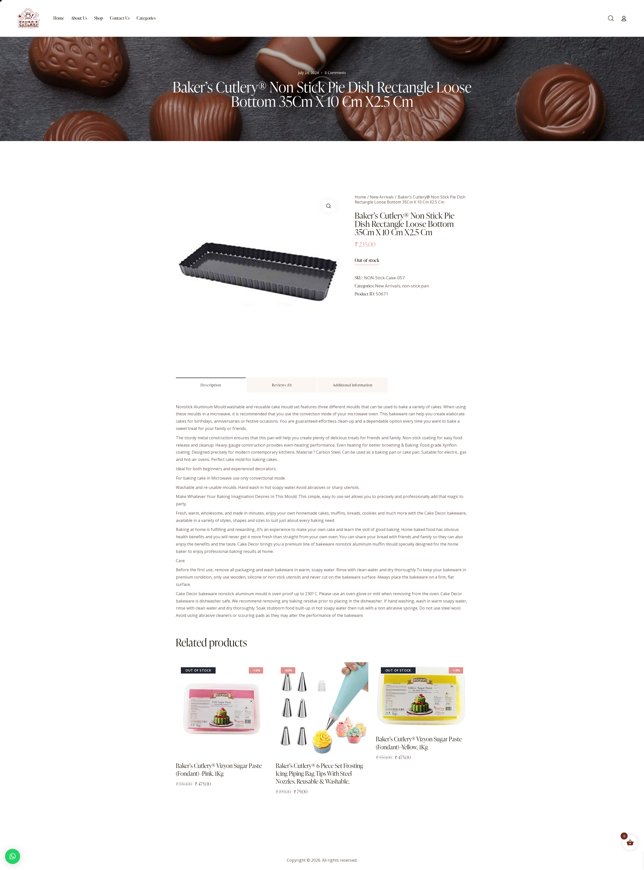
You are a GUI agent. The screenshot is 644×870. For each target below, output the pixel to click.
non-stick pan (415, 286)
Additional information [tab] (353, 385)
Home (360, 197)
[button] (329, 206)
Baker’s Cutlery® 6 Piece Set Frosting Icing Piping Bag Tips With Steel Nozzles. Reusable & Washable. (319, 773)
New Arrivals (382, 197)
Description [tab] (210, 385)
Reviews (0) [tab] (282, 385)
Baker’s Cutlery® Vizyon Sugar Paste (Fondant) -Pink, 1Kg (219, 769)
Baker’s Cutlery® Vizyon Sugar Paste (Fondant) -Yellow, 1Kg (419, 743)
